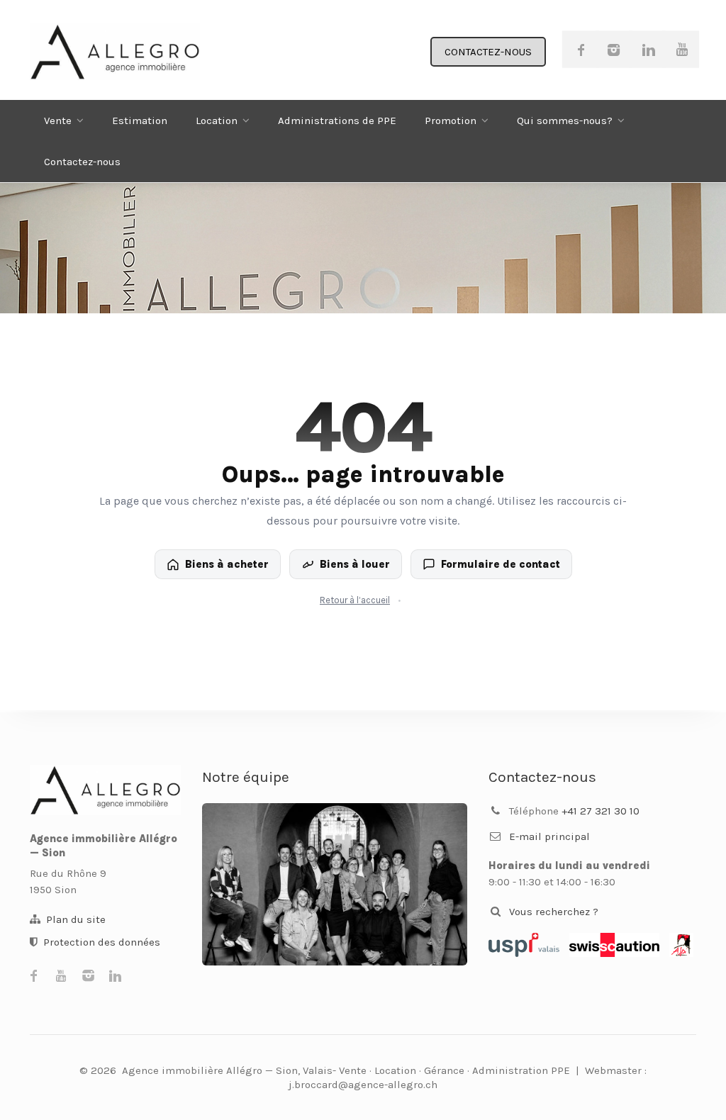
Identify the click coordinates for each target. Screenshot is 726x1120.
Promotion (450, 120)
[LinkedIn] (647, 48)
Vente (58, 120)
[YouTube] (680, 48)
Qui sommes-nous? (565, 120)
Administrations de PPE (337, 120)
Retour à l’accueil (355, 600)
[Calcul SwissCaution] (614, 945)
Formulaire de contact (500, 564)
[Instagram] (614, 48)
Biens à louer (355, 564)
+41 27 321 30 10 (601, 811)
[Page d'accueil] (105, 790)
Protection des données (101, 942)
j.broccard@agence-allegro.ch (363, 1084)
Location (217, 120)
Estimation (139, 120)
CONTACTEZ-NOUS (488, 51)
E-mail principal (549, 836)
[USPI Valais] (523, 945)
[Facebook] (580, 48)
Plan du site (76, 919)
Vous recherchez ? (553, 911)
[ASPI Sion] (681, 945)
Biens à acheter (227, 564)
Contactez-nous (82, 161)
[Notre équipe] (334, 884)
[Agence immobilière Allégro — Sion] (115, 51)
